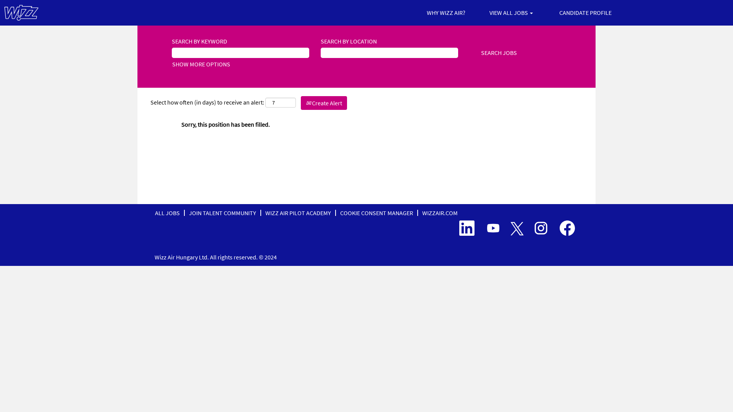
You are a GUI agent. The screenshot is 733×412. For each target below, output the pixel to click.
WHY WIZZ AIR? (446, 12)
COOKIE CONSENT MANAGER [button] (376, 213)
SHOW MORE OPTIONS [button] (201, 64)
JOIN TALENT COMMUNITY (222, 213)
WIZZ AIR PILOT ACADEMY (298, 213)
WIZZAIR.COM (440, 213)
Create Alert (326, 103)
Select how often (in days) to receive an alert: (207, 102)
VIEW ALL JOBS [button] (509, 12)
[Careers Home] (21, 13)
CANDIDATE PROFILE (585, 12)
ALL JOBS (167, 213)
